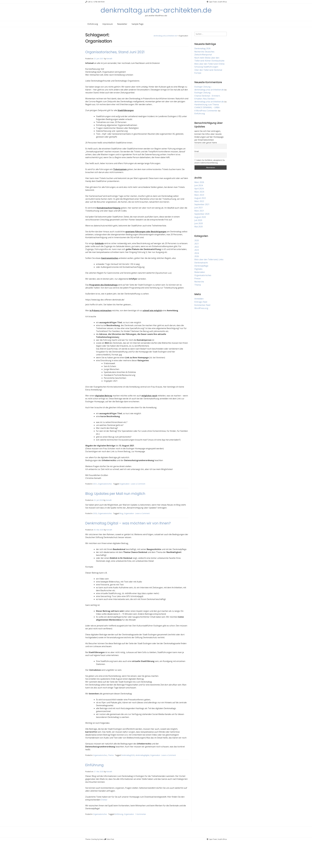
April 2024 (199, 188)
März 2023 (199, 195)
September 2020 (201, 214)
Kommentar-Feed (202, 305)
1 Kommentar (140, 814)
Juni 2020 (198, 223)
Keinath (109, 58)
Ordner (104, 799)
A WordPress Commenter (206, 110)
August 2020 (200, 217)
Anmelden (199, 298)
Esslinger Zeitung (202, 92)
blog (121, 513)
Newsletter (122, 24)
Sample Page (137, 24)
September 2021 (201, 204)
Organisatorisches (105, 484)
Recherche (199, 281)
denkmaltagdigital (142, 755)
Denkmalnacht (201, 262)
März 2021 (199, 210)
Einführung (93, 24)
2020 (95, 513)
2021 (95, 484)
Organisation (125, 484)
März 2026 (199, 182)
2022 (196, 246)
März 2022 (199, 201)
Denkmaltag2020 (128, 755)
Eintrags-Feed (200, 302)
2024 (196, 253)
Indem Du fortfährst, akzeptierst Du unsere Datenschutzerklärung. (209, 161)
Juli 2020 (198, 220)
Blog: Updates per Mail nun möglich (115, 493)
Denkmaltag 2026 (202, 48)
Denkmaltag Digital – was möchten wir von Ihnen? (128, 523)
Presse (197, 278)
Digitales (198, 269)
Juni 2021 (198, 207)
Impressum (107, 24)
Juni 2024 (198, 185)
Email (196, 151)
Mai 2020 (198, 226)
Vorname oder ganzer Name (205, 142)
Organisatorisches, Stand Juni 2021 (114, 52)
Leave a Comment (138, 484)
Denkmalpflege (201, 265)
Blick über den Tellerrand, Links (208, 259)
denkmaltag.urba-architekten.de (156, 10)
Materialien (199, 272)
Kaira (101, 839)
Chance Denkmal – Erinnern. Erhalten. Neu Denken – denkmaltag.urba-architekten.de (209, 98)
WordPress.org (201, 308)
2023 (196, 250)
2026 (196, 256)
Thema (111, 755)
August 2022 (200, 198)
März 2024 (199, 191)
